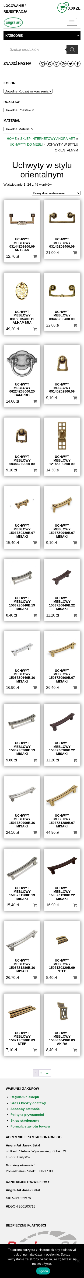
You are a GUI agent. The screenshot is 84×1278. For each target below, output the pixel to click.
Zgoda (43, 1271)
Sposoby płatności (25, 1109)
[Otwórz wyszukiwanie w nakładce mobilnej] (42, 49)
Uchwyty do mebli (26, 144)
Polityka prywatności (27, 1114)
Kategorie (13, 35)
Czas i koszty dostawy (28, 1103)
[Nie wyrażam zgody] (78, 1261)
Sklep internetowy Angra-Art (47, 138)
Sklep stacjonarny (24, 1120)
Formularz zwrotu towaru (30, 1126)
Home (12, 138)
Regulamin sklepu (24, 1097)
